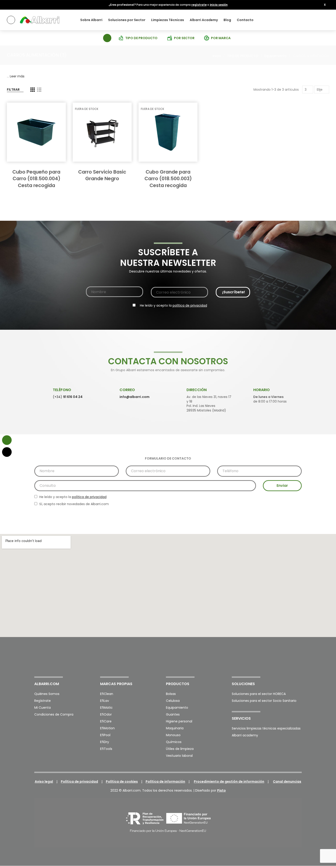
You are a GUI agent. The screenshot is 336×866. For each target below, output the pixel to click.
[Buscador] (107, 37)
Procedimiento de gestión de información (229, 781)
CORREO (127, 389)
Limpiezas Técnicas (167, 20)
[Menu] (11, 20)
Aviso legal (44, 781)
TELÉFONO (62, 389)
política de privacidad (190, 305)
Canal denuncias (287, 781)
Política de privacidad (79, 781)
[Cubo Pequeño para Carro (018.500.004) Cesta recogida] (36, 132)
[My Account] (324, 20)
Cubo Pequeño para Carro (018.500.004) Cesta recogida (36, 179)
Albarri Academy (204, 20)
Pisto (221, 790)
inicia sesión (219, 5)
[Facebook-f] (274, 659)
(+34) (68, 397)
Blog (227, 20)
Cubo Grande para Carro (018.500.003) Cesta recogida (168, 179)
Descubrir (38, 166)
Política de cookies (122, 781)
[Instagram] (287, 659)
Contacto (245, 20)
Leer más (17, 76)
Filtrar (13, 89)
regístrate (199, 5)
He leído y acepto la (173, 305)
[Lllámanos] (7, 452)
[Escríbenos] (7, 440)
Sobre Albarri (91, 20)
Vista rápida (54, 110)
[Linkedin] (299, 659)
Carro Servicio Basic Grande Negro (102, 175)
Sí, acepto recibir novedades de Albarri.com (73, 504)
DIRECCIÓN (197, 389)
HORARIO (261, 389)
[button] (325, 5)
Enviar (282, 485)
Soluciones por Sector (126, 20)
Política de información (165, 781)
